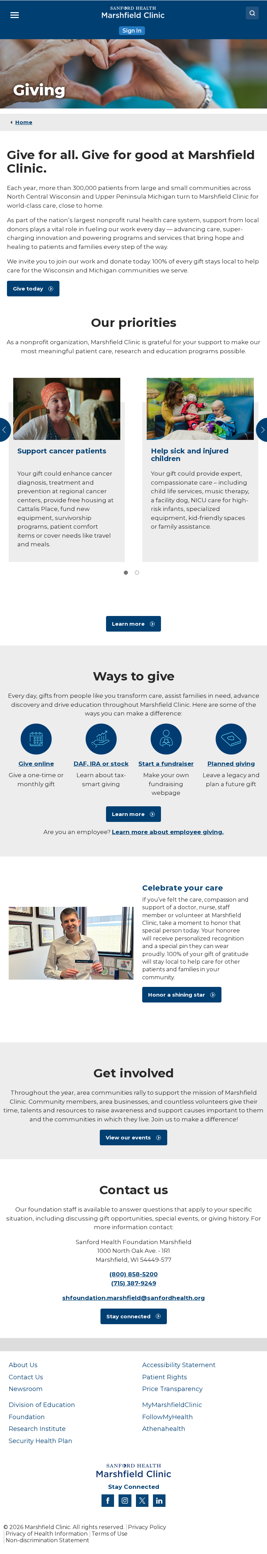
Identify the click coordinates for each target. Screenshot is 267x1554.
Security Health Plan (40, 1441)
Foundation (27, 1417)
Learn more (128, 623)
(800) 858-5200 (134, 1274)
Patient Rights (164, 1377)
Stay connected (128, 1316)
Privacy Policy (147, 1527)
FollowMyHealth (167, 1417)
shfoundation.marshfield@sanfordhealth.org (133, 1297)
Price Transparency (172, 1389)
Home (23, 122)
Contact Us (26, 1377)
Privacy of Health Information (47, 1533)
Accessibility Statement (179, 1365)
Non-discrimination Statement (47, 1540)
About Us (23, 1365)
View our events (128, 1137)
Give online (36, 763)
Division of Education (42, 1405)
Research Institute (37, 1429)
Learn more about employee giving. (168, 831)
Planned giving (231, 763)
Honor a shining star (176, 994)
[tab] (126, 573)
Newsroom (26, 1389)
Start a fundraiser (166, 763)
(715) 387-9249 (133, 1283)
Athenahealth (163, 1429)
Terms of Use (109, 1533)
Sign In (131, 30)
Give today (28, 288)
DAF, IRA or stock (101, 763)
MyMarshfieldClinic (172, 1405)
